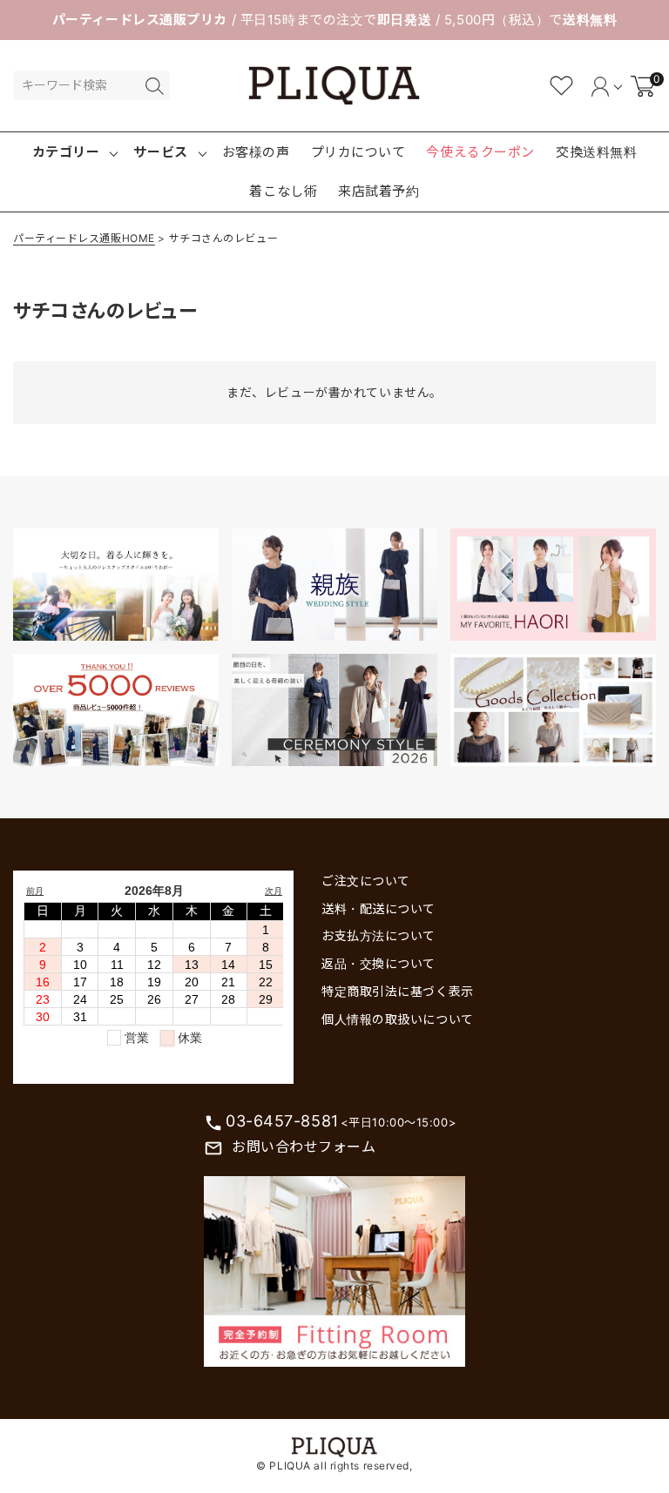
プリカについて (358, 152)
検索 (154, 86)
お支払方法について (378, 935)
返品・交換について (378, 963)
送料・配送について (378, 908)
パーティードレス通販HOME (84, 238)
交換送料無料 (596, 152)
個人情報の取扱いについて (397, 1019)
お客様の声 (256, 152)
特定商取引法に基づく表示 (397, 991)
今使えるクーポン (480, 152)
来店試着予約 (378, 191)
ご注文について (365, 880)
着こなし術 (283, 191)
